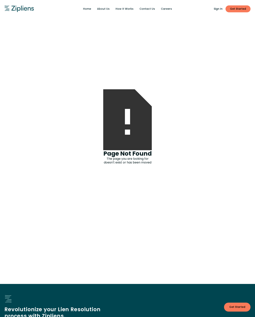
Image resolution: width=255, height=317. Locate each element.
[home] (30, 8)
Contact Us (147, 9)
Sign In (218, 9)
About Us (103, 9)
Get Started (238, 9)
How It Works (124, 9)
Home (87, 9)
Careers (166, 9)
